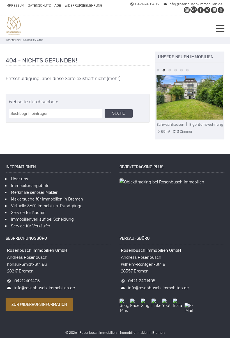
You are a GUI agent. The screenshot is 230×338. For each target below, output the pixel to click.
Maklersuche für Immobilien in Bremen (47, 199)
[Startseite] (14, 26)
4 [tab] (176, 69)
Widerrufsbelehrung (83, 6)
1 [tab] (158, 69)
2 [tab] (164, 69)
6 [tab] (187, 69)
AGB (57, 6)
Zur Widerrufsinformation (39, 304)
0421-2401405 (147, 4)
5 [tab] (182, 69)
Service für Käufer (28, 212)
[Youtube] (221, 10)
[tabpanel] (190, 104)
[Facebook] (200, 10)
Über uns (19, 178)
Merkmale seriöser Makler (34, 192)
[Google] (193, 10)
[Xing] (207, 10)
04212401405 (27, 280)
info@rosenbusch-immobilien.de (195, 4)
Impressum (15, 6)
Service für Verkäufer (30, 226)
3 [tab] (170, 69)
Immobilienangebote (30, 185)
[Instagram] (187, 10)
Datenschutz (39, 6)
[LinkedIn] (214, 10)
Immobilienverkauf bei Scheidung (42, 219)
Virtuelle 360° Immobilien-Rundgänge (46, 205)
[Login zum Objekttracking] (161, 182)
